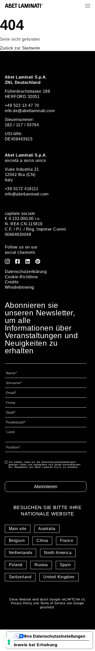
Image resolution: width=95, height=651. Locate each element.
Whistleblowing (19, 287)
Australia (46, 529)
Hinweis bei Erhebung (34, 644)
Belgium (17, 540)
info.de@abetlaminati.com (30, 111)
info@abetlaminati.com (27, 194)
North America (57, 552)
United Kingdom (58, 577)
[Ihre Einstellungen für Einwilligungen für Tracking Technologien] (9, 642)
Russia (41, 565)
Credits (11, 282)
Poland (16, 565)
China (42, 540)
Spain (65, 565)
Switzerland (20, 577)
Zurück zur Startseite (20, 48)
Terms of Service (53, 603)
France (66, 540)
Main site (17, 529)
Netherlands (20, 552)
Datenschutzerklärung (26, 271)
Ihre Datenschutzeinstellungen (54, 636)
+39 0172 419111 (21, 189)
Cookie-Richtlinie (21, 277)
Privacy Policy (21, 603)
